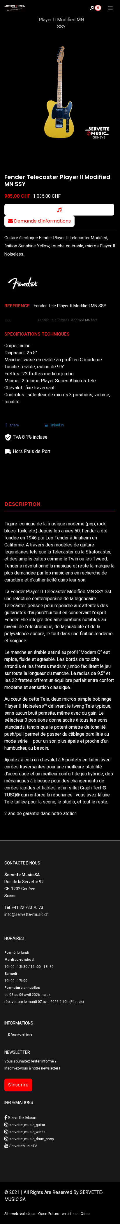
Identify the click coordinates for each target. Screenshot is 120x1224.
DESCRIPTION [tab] (22, 504)
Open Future (48, 1213)
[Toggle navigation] (110, 7)
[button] (59, 210)
